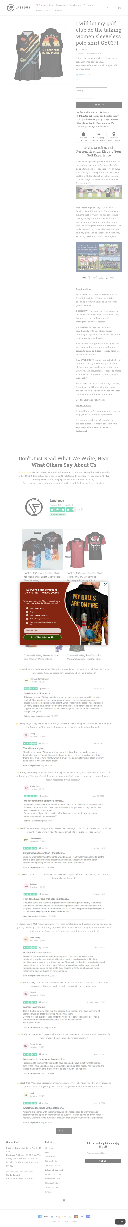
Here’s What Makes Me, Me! (42, 637)
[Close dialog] (105, 584)
